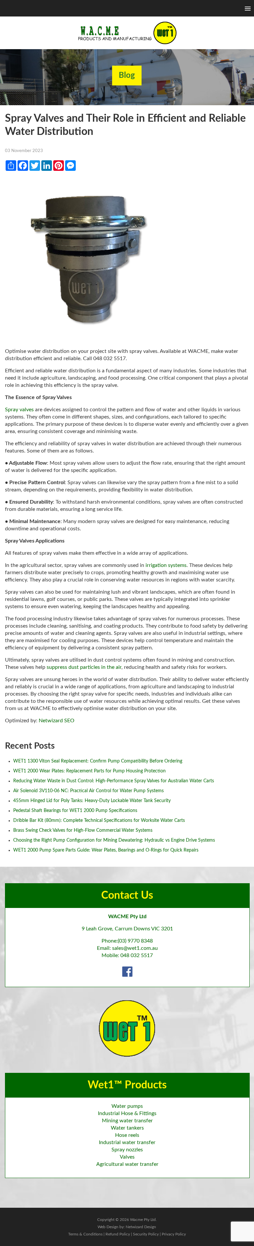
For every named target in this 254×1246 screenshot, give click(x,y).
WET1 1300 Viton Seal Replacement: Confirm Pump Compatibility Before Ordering (97, 761)
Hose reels (127, 1135)
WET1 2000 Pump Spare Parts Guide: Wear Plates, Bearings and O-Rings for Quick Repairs (105, 850)
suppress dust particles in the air (84, 667)
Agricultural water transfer (127, 1164)
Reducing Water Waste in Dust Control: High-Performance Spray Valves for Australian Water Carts (113, 781)
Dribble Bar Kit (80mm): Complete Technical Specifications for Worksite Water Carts (99, 820)
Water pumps (127, 1106)
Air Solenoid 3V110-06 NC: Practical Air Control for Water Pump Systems (88, 791)
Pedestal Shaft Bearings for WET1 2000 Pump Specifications (75, 810)
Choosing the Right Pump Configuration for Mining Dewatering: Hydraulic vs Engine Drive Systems (114, 840)
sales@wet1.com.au (135, 948)
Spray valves (19, 409)
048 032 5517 (136, 955)
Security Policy (146, 1234)
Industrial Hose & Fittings (127, 1113)
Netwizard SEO (56, 720)
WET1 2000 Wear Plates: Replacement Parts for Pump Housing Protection (89, 771)
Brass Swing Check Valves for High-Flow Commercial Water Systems (82, 830)
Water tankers (127, 1128)
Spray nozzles (127, 1149)
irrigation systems (166, 565)
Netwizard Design (141, 1227)
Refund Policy (118, 1234)
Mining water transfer (127, 1120)
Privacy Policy (174, 1234)
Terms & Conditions (85, 1234)
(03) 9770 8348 (135, 941)
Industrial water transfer (127, 1142)
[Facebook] (127, 971)
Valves (127, 1157)
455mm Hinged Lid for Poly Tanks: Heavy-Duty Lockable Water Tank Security (92, 800)
